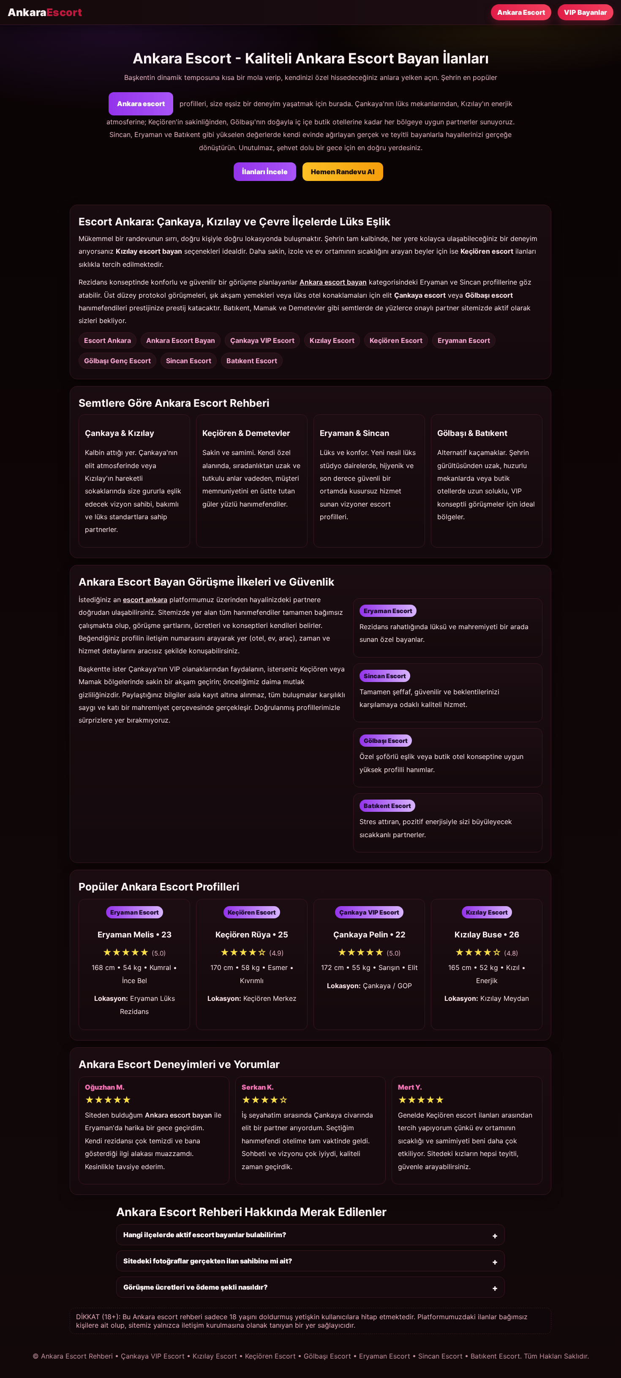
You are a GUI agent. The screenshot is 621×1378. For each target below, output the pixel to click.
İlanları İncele (265, 171)
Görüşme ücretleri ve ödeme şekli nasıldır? (195, 1287)
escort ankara (145, 599)
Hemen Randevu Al (343, 171)
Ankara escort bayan (333, 282)
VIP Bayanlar (585, 12)
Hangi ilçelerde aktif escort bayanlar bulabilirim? (204, 1234)
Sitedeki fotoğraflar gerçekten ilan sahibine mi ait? (207, 1261)
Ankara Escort (521, 12)
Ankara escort (141, 103)
